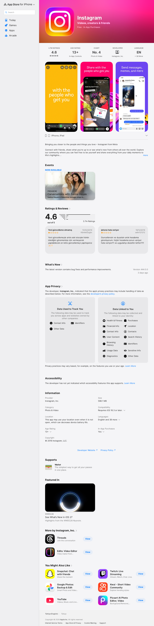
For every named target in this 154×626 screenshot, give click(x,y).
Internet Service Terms (53, 623)
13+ (47, 431)
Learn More (130, 366)
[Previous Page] (42, 52)
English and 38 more (107, 419)
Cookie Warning (90, 623)
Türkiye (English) (51, 614)
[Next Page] (151, 52)
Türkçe (63, 614)
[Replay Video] (49, 128)
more (145, 155)
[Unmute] (69, 128)
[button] (19, 20)
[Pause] (65, 128)
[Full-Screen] (74, 128)
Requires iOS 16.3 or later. (110, 410)
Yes (100, 431)
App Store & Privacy (73, 623)
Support (103, 623)
